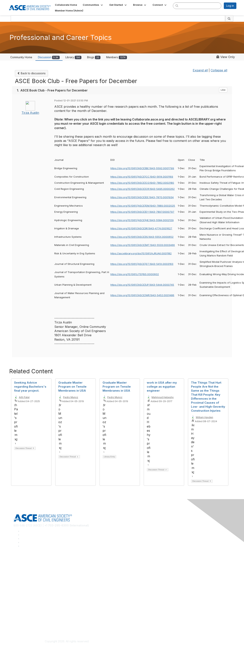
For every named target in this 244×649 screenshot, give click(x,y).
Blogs (93, 57)
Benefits (19, 595)
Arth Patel (24, 397)
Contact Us (20, 601)
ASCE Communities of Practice (32, 573)
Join (16, 590)
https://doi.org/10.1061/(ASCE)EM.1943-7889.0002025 (142, 205)
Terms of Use (22, 623)
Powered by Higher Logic (177, 641)
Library (72, 57)
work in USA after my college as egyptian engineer (162, 386)
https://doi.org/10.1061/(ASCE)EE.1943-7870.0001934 (142, 197)
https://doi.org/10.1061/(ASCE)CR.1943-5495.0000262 (142, 188)
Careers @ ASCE (24, 562)
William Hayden (204, 417)
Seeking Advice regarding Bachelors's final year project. (30, 386)
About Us (19, 617)
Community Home (21, 57)
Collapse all (219, 70)
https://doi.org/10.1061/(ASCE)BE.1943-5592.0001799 (142, 168)
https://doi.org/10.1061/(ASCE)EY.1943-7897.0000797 (142, 211)
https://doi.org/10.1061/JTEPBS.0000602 (134, 274)
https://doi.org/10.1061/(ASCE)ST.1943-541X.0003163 (141, 263)
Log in (230, 5)
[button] (93, 5)
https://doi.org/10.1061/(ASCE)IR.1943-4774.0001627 (141, 228)
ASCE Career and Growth (29, 568)
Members (116, 57)
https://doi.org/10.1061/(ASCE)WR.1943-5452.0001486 (142, 295)
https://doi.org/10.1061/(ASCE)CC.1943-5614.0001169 (141, 176)
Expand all (200, 70)
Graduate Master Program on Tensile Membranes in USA (72, 386)
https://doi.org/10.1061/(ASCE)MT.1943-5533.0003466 (142, 245)
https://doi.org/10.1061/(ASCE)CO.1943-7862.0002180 (142, 182)
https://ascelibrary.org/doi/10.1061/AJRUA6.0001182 (141, 253)
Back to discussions (33, 73)
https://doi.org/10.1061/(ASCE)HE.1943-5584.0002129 (142, 220)
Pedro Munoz (70, 397)
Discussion (48, 57)
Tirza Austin (30, 113)
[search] (177, 5)
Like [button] (223, 89)
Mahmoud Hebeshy (163, 397)
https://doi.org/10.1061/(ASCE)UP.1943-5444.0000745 (142, 284)
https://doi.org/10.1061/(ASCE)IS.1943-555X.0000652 (141, 236)
